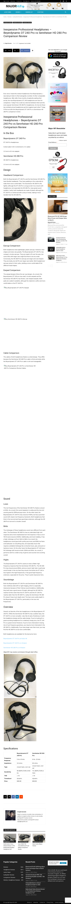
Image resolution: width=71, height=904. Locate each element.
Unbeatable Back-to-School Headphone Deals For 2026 (61, 249)
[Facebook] (60, 1)
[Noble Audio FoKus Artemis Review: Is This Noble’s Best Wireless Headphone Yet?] (9, 838)
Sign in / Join (6, 1)
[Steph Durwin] (10, 816)
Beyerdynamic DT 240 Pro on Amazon (15, 643)
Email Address (52, 142)
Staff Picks (40, 12)
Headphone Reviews (17, 22)
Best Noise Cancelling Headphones (9, 841)
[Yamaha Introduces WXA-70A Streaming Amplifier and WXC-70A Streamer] (51, 239)
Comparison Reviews (27, 22)
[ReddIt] (21, 796)
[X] (66, 1)
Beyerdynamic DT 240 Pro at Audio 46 (15, 638)
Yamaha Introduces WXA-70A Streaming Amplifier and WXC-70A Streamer (35, 876)
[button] (65, 12)
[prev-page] (49, 266)
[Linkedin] (17, 796)
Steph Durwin (8, 43)
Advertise (12, 1)
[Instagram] (63, 1)
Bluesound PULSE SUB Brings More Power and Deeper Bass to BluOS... (57, 218)
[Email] (5, 796)
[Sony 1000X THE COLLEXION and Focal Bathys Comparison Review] (24, 838)
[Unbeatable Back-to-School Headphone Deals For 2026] (51, 249)
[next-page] (52, 266)
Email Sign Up (26, 1)
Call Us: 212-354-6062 (35, 1)
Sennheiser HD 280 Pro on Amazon (14, 647)
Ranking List (29, 12)
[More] (32, 50)
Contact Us (19, 1)
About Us (29, 902)
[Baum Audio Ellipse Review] (39, 838)
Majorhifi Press (52, 222)
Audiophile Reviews (17, 17)
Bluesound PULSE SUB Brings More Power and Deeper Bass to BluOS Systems (35, 868)
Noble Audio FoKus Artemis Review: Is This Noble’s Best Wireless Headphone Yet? (35, 891)
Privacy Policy (50, 902)
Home (4, 17)
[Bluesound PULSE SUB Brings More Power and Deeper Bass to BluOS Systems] (58, 207)
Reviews (18, 12)
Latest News (7, 12)
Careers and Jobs (59, 902)
